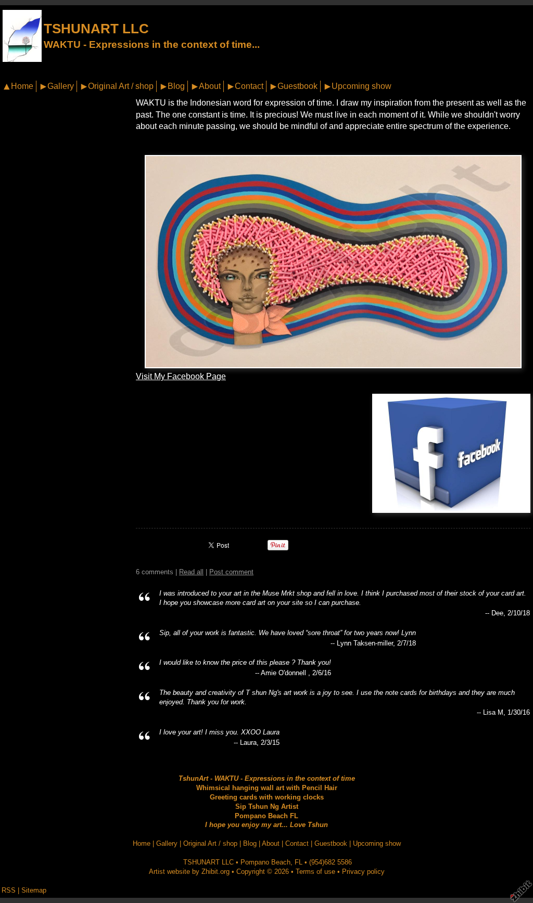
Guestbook (297, 86)
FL (298, 862)
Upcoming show (361, 86)
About (210, 86)
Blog (176, 86)
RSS (9, 890)
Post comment (231, 572)
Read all (191, 572)
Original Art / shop (121, 86)
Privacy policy (363, 871)
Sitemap (33, 890)
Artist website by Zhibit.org (189, 871)
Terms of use (315, 871)
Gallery (60, 86)
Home (22, 86)
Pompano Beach (265, 862)
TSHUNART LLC (96, 28)
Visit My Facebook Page (181, 376)
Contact (249, 86)
